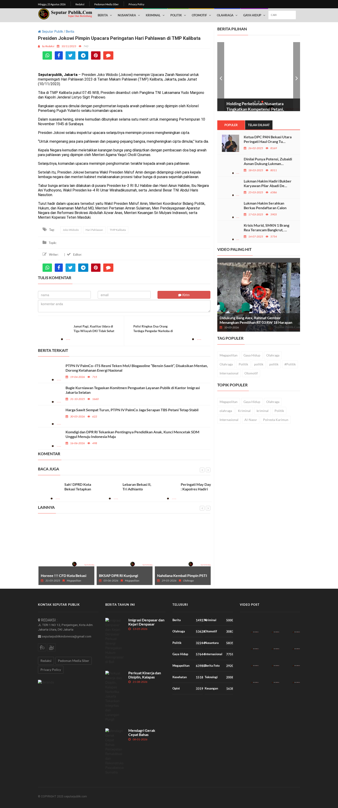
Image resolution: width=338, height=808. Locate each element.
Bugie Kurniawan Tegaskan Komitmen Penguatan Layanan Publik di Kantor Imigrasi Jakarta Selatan (133, 389)
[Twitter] (70, 55)
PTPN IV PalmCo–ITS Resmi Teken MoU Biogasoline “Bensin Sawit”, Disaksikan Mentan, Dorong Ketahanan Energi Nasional (137, 367)
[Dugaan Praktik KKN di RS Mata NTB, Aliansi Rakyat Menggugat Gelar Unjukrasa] (270, 659)
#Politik (290, 364)
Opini (187, 688)
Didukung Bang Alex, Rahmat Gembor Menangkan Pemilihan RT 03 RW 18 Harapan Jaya (256, 322)
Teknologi (219, 677)
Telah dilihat (259, 125)
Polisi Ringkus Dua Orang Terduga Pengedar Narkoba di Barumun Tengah (153, 330)
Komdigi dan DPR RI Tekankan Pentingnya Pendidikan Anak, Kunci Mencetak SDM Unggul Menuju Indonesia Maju (132, 434)
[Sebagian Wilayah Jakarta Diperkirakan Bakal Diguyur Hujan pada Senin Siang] (290, 625)
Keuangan (219, 688)
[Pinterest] (95, 55)
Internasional (229, 373)
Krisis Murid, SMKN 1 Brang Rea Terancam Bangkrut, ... (266, 227)
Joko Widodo (71, 230)
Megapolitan (229, 355)
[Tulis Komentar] (108, 55)
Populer (231, 125)
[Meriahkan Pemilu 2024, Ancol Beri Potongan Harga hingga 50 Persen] (290, 642)
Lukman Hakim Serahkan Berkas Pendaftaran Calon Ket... (265, 207)
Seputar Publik (52, 31)
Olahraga (225, 15)
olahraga (226, 411)
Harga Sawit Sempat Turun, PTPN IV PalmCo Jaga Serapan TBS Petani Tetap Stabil (132, 410)
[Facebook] (59, 55)
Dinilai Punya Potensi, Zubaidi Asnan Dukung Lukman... (268, 161)
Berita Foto (219, 666)
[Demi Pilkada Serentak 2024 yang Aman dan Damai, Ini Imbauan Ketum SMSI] (270, 675)
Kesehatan (187, 677)
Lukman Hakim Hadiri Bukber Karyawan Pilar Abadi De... (268, 183)
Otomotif (199, 15)
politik (258, 364)
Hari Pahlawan (94, 230)
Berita (103, 15)
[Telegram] (83, 55)
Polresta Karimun (275, 420)
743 (85, 46)
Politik (176, 15)
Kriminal (153, 15)
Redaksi (79, 4)
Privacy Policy (136, 4)
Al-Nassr (250, 420)
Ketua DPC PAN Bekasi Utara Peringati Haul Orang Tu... (268, 139)
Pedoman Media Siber (106, 4)
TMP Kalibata (118, 230)
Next (296, 76)
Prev (220, 76)
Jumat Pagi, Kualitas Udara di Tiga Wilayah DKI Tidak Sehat (94, 328)
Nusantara (127, 15)
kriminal (263, 411)
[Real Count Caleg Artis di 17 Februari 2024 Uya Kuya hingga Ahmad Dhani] (249, 625)
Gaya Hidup (252, 15)
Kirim (185, 295)
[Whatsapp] (47, 55)
